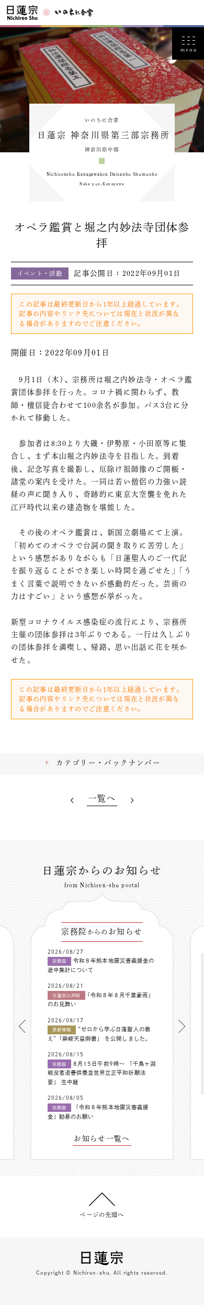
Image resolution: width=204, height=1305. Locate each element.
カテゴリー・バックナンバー (108, 762)
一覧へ (102, 798)
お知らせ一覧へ (102, 1138)
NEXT (132, 800)
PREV (72, 800)
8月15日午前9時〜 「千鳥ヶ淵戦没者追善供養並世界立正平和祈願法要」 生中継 (102, 1073)
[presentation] (22, 1026)
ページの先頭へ (102, 1215)
